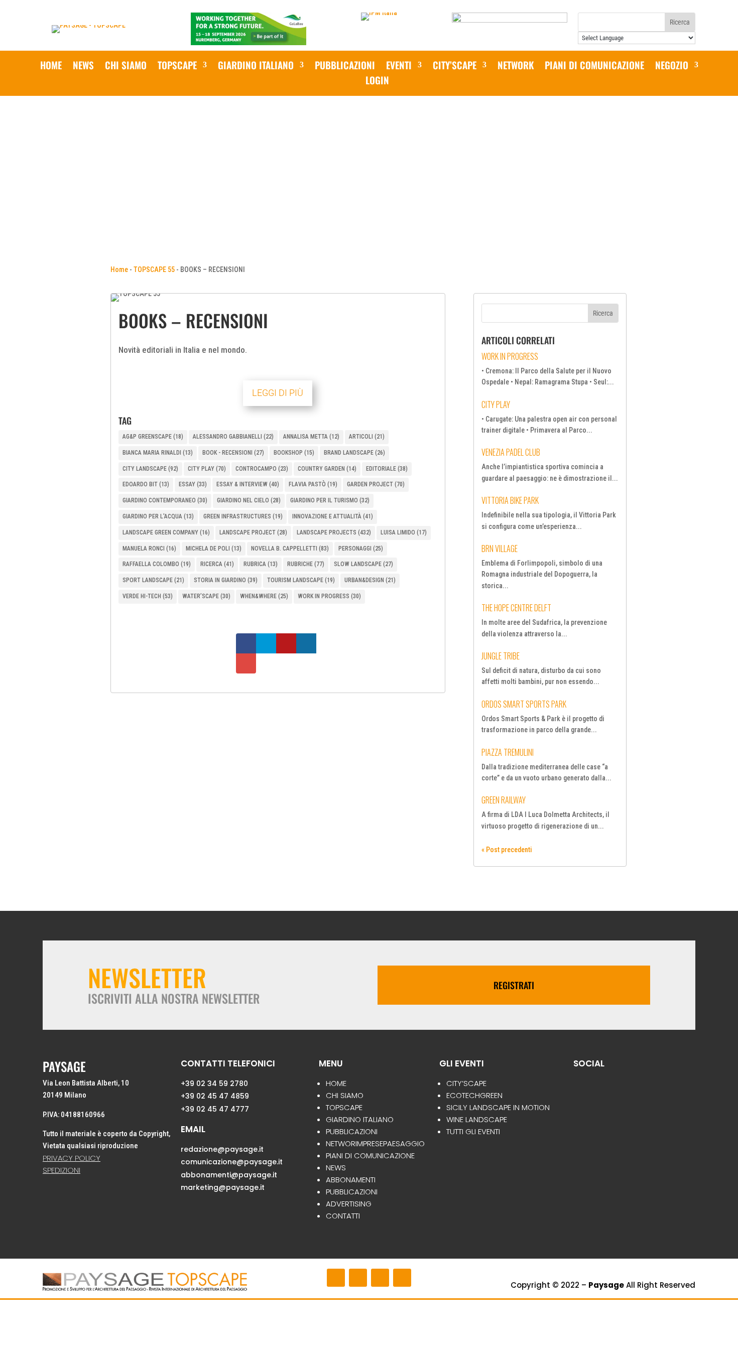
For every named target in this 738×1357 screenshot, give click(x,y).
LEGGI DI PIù (277, 392)
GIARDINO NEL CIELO (249, 500)
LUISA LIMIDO (404, 532)
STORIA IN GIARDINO (226, 580)
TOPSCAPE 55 (154, 269)
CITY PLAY (207, 468)
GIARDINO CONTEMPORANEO (164, 500)
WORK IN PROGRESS (329, 596)
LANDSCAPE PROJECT (253, 532)
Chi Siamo (126, 66)
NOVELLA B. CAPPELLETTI (290, 548)
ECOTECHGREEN (474, 1095)
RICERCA (217, 564)
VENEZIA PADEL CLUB (510, 452)
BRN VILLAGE (499, 548)
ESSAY (193, 484)
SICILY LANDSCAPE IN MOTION (498, 1107)
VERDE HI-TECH (147, 596)
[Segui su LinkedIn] (402, 1278)
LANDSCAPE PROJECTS (334, 532)
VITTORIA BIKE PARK (510, 500)
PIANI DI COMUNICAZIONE (594, 66)
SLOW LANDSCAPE (363, 564)
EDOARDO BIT (145, 484)
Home (51, 66)
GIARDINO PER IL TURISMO (330, 500)
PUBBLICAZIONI (345, 66)
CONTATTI (343, 1215)
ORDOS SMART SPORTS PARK (523, 704)
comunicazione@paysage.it (232, 1162)
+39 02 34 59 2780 (214, 1083)
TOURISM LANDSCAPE (301, 580)
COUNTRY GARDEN (327, 468)
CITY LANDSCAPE (150, 468)
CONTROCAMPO (261, 468)
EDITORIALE (387, 468)
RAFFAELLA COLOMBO (156, 564)
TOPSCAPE (344, 1107)
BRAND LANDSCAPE (354, 452)
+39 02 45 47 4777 (215, 1109)
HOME (336, 1083)
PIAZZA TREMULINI (507, 752)
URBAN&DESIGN (370, 580)
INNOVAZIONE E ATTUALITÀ (332, 516)
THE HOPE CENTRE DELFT (516, 608)
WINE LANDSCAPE (476, 1119)
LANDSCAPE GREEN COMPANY (166, 532)
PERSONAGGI (360, 548)
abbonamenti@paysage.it (229, 1175)
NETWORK (516, 66)
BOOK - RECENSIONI (233, 452)
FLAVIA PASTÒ (313, 484)
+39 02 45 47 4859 (215, 1096)
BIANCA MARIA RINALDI (157, 452)
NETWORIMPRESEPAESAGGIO (375, 1143)
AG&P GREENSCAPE (152, 436)
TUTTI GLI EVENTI (473, 1131)
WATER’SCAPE (206, 596)
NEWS (83, 66)
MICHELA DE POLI (213, 548)
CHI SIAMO (344, 1095)
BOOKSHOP (294, 452)
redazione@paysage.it (222, 1149)
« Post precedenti (506, 850)
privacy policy (71, 1158)
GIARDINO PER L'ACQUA (158, 516)
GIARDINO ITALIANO (256, 66)
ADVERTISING (349, 1203)
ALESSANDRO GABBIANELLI (233, 436)
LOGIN (377, 81)
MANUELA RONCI (149, 548)
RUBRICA (260, 564)
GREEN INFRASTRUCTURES (243, 516)
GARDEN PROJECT (376, 484)
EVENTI (399, 66)
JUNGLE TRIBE (500, 656)
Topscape (177, 66)
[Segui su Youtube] (380, 1278)
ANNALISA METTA (311, 436)
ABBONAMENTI (351, 1179)
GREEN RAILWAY (503, 800)
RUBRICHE (305, 564)
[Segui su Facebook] (336, 1278)
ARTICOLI (367, 436)
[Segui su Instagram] (358, 1278)
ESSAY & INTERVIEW (247, 484)
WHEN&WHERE (264, 596)
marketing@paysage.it (223, 1187)
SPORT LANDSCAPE (153, 580)
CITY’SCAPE (454, 66)
